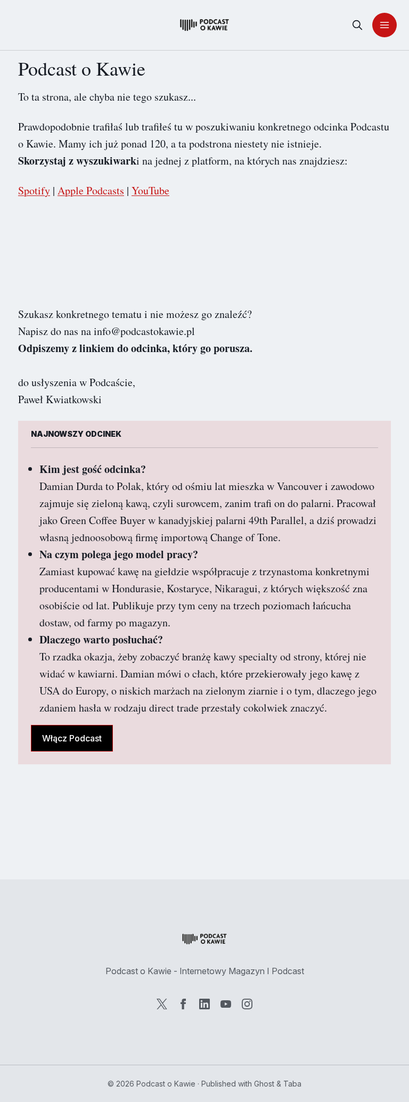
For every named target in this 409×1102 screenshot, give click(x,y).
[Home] (204, 25)
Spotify (34, 190)
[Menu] (384, 25)
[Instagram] (247, 1004)
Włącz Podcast (72, 738)
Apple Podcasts (91, 190)
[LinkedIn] (204, 1004)
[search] (357, 25)
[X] (161, 1004)
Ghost (264, 1083)
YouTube (150, 190)
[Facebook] (183, 1004)
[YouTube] (225, 1004)
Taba (292, 1083)
